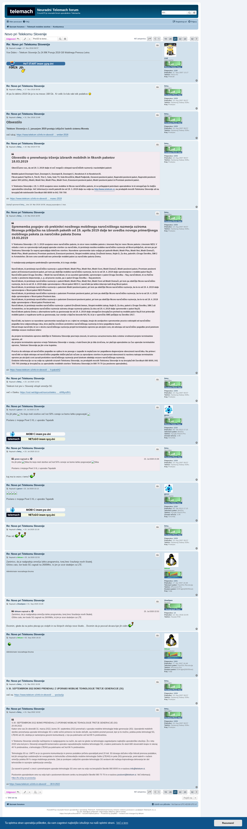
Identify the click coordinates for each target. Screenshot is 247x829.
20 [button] (170, 38)
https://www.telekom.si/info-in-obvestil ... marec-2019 (36, 198)
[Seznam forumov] (21, 11)
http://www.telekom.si (104, 189)
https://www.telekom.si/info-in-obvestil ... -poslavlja (39, 695)
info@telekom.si (137, 768)
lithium (167, 568)
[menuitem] (26, 22)
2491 (176, 581)
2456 (176, 98)
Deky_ (167, 86)
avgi (166, 58)
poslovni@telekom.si (126, 775)
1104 (176, 428)
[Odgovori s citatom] (157, 45)
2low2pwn (168, 600)
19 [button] (165, 38)
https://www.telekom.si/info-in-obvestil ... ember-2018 (42, 134)
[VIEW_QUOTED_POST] (31, 458)
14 (175, 613)
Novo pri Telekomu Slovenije (26, 34)
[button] (149, 39)
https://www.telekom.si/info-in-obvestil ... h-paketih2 (35, 370)
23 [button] (185, 38)
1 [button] (158, 38)
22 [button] (180, 38)
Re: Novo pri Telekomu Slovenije (28, 44)
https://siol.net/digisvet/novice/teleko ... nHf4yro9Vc (45, 392)
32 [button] (192, 38)
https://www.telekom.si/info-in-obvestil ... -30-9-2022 (34, 784)
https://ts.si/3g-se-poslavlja (24, 778)
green (166, 415)
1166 (176, 70)
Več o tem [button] (122, 822)
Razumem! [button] (228, 823)
